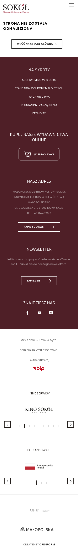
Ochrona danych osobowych (39, 350)
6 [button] (43, 426)
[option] (39, 409)
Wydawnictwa (39, 97)
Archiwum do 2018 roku (39, 80)
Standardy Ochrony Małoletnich (39, 88)
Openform (47, 544)
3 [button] (29, 426)
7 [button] (48, 426)
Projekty (39, 113)
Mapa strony (39, 360)
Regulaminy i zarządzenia (39, 105)
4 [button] (34, 426)
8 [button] (53, 426)
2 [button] (24, 426)
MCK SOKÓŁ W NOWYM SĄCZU (39, 340)
